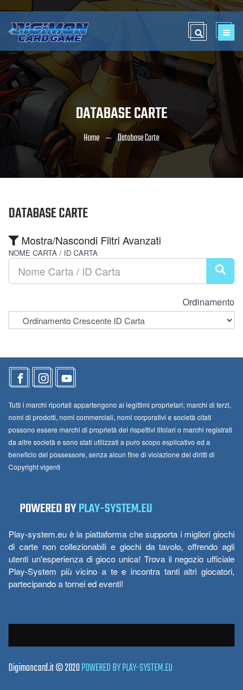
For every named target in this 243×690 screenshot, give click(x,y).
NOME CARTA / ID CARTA (53, 253)
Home (91, 138)
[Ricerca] (220, 271)
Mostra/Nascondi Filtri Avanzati (90, 240)
